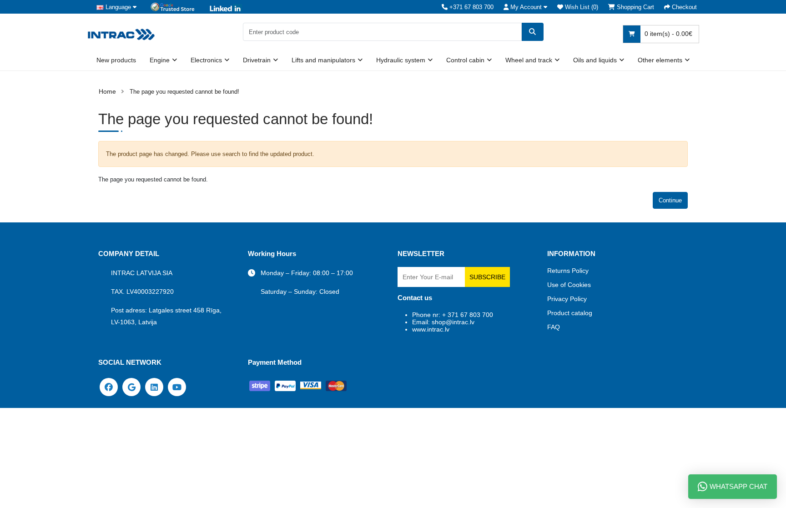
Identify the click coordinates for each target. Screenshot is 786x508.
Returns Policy (568, 270)
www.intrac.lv (430, 329)
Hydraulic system (400, 60)
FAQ (553, 327)
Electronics (206, 60)
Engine (160, 60)
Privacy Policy (567, 298)
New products (116, 60)
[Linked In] (154, 386)
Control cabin (465, 60)
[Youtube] (177, 386)
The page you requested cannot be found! (184, 91)
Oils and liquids (595, 60)
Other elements (660, 60)
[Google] (131, 386)
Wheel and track (528, 60)
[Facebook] (109, 386)
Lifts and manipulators (323, 60)
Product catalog (569, 313)
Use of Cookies (569, 284)
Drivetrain (257, 60)
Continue (670, 200)
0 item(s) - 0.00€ (667, 33)
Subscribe (487, 277)
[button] (525, 7)
